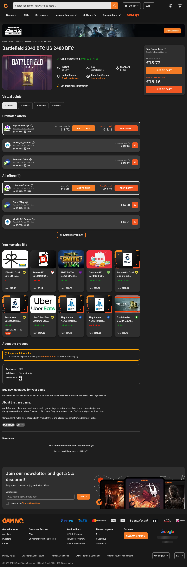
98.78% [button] (19, 148)
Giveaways (101, 539)
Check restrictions (70, 78)
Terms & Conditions (31, 503)
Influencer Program (76, 539)
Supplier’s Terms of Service (23, 129)
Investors (6, 539)
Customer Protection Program (42, 539)
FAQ (31, 534)
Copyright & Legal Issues (33, 556)
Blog (98, 534)
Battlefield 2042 (48, 356)
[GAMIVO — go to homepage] (6, 6)
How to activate (98, 78)
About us (6, 534)
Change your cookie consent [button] (120, 556)
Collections (101, 543)
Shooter (20, 425)
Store (11, 42)
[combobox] (62, 5)
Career (5, 543)
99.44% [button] (19, 165)
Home (4, 42)
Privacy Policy (8, 556)
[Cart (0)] (179, 5)
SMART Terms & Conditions (88, 556)
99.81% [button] (19, 131)
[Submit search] (114, 5)
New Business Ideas (76, 543)
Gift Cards (19, 42)
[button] (8, 128)
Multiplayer (8, 425)
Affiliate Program (74, 534)
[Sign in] (170, 5)
